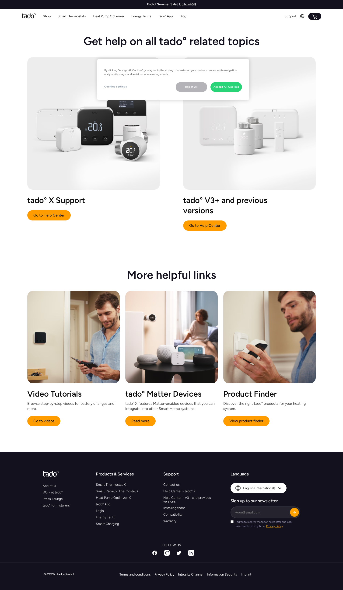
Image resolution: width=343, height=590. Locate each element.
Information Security (222, 574)
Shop (47, 16)
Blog (183, 16)
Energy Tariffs (141, 16)
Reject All (191, 86)
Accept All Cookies (226, 86)
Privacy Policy (164, 574)
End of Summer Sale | (162, 4)
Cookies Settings (115, 86)
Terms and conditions (135, 574)
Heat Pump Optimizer (108, 16)
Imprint (246, 574)
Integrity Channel (190, 574)
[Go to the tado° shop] (314, 16)
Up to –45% (187, 4)
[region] (173, 79)
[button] (72, 16)
